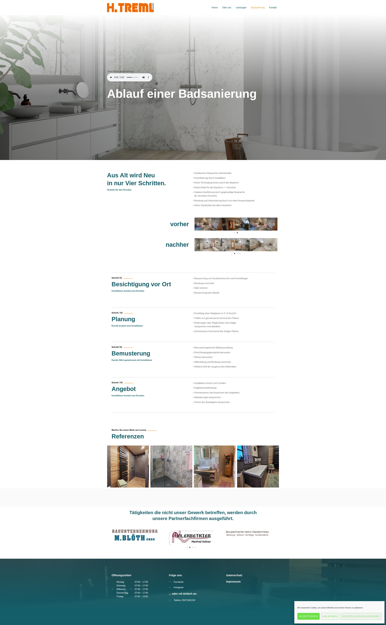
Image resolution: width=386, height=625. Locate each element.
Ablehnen (330, 616)
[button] (198, 224)
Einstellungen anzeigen (361, 616)
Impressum (233, 581)
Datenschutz (234, 575)
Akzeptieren (308, 616)
